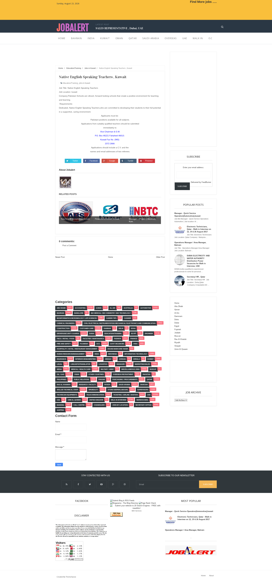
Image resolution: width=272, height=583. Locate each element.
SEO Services (137, 511)
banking (60, 405)
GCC (98, 344)
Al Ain (112, 308)
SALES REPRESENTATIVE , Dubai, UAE (119, 28)
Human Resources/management (71, 354)
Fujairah (84, 344)
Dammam (107, 328)
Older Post (160, 257)
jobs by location (120, 405)
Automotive (145, 308)
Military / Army (107, 369)
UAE (148, 395)
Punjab (101, 379)
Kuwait (150, 359)
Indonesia (112, 354)
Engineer (149, 333)
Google (112, 161)
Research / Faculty (87, 384)
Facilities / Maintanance (93, 338)
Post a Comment (69, 245)
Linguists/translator (80, 364)
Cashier (127, 318)
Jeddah (108, 359)
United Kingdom (96, 400)
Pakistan (146, 374)
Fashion (117, 338)
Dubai (91, 333)
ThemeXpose (71, 577)
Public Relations (81, 379)
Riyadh (107, 384)
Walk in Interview (118, 400)
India (97, 354)
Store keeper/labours (118, 390)
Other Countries (96, 374)
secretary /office (143, 405)
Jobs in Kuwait (84, 83)
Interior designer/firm (85, 359)
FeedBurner (206, 182)
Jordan (122, 359)
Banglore (78, 313)
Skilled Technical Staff (67, 390)
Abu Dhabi (61, 308)
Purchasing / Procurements (124, 379)
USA (58, 400)
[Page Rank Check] (147, 503)
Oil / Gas (60, 374)
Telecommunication (95, 395)
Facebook (94, 161)
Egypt (133, 333)
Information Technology (136, 354)
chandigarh (99, 405)
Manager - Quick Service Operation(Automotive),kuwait (189, 511)
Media (59, 369)
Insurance (61, 359)
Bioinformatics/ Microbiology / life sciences (77, 318)
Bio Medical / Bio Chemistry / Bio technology (111, 313)
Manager (121, 364)
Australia (128, 308)
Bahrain (60, 313)
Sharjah (144, 384)
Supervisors (142, 390)
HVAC (135, 344)
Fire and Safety (64, 344)
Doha (133, 328)
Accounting (80, 308)
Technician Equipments (67, 395)
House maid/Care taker (118, 349)
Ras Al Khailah (180, 339)
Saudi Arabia (124, 384)
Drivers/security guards (68, 333)
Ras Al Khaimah (63, 384)
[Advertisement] (106, 58)
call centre (79, 405)
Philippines (61, 379)
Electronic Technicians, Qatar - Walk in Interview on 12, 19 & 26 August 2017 (199, 229)
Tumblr (130, 161)
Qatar (149, 379)
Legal (59, 364)
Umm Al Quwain (74, 400)
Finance (133, 338)
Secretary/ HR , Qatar (196, 277)
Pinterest (149, 161)
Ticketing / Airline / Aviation (125, 395)
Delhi (121, 328)
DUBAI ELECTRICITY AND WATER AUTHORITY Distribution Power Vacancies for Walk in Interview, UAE (198, 261)
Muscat (153, 369)
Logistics (103, 364)
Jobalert (73, 27)
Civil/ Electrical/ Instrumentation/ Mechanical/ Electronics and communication (120, 323)
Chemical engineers (66, 323)
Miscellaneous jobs (130, 369)
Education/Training (70, 83)
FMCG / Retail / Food (65, 338)
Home (110, 257)
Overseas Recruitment (123, 374)
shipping (60, 410)
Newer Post (60, 257)
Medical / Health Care (81, 369)
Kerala (136, 359)
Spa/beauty (93, 390)
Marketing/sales (142, 364)
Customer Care (87, 328)
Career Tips (111, 318)
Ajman (98, 308)
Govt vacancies (117, 344)
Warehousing (142, 400)
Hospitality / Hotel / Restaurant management (77, 349)
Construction (63, 328)
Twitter (75, 161)
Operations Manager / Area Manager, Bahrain (184, 530)
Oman (76, 374)
